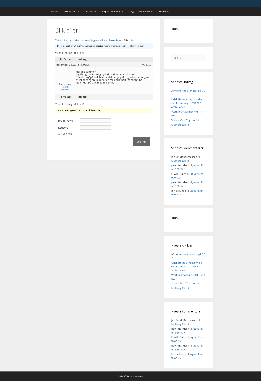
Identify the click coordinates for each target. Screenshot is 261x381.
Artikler (89, 11)
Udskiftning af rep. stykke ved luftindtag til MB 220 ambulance (186, 103)
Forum (162, 11)
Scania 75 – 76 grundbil (185, 120)
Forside (54, 11)
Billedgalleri (70, 11)
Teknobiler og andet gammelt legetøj (77, 40)
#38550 (146, 64)
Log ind (141, 141)
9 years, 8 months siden (113, 46)
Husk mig (66, 133)
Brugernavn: (65, 120)
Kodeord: (63, 127)
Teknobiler (115, 40)
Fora (104, 40)
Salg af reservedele (139, 11)
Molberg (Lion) (180, 124)
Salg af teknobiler (111, 11)
